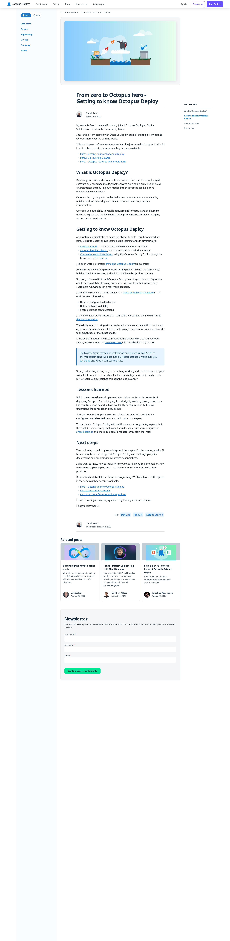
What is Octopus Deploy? (195, 111)
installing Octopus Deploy (120, 263)
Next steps (189, 128)
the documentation (87, 319)
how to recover (113, 342)
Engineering (26, 34)
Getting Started (154, 514)
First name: (69, 634)
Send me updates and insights (82, 671)
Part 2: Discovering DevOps (95, 157)
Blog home (26, 23)
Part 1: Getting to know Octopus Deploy (102, 154)
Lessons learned (191, 123)
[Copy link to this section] (129, 172)
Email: (67, 655)
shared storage (84, 431)
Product (138, 514)
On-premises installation (93, 250)
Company (25, 45)
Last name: (69, 645)
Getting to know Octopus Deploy (196, 117)
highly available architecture (138, 292)
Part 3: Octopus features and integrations (103, 161)
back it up (85, 360)
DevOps (125, 514)
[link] (80, 572)
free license (101, 258)
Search (24, 50)
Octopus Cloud (88, 246)
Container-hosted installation (96, 254)
